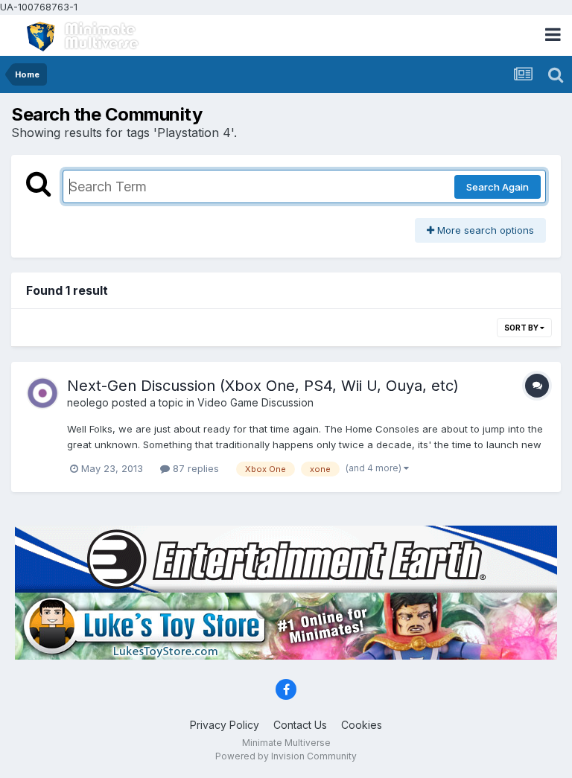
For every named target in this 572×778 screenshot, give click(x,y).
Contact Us (300, 724)
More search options (484, 230)
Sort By (522, 327)
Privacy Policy (224, 724)
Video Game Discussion (255, 402)
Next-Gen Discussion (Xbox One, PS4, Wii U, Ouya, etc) (263, 386)
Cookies (361, 724)
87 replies (194, 468)
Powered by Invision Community (286, 756)
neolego (88, 402)
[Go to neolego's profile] (42, 393)
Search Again (497, 187)
